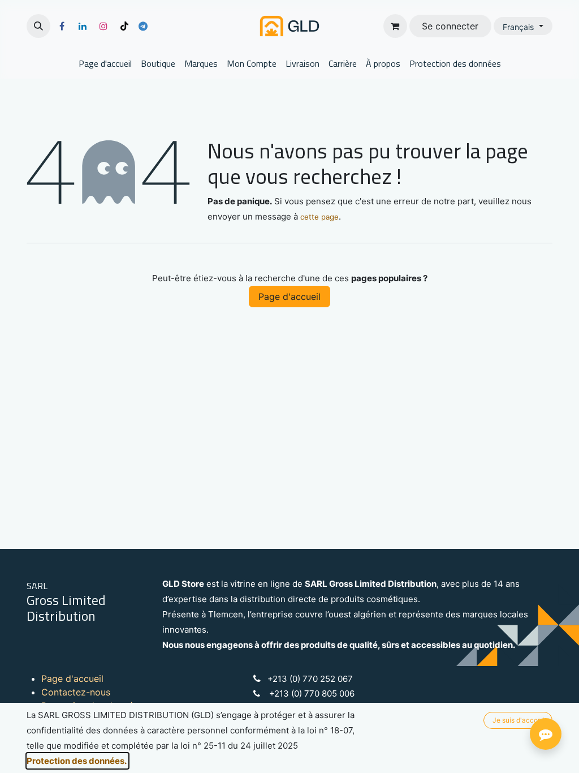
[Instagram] (103, 26)
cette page (319, 216)
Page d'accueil (289, 296)
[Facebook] (62, 26)
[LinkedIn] (83, 26)
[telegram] (143, 26)
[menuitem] (105, 63)
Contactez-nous (75, 692)
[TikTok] (124, 26)
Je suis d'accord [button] (518, 720)
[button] (38, 26)
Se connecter (450, 26)
